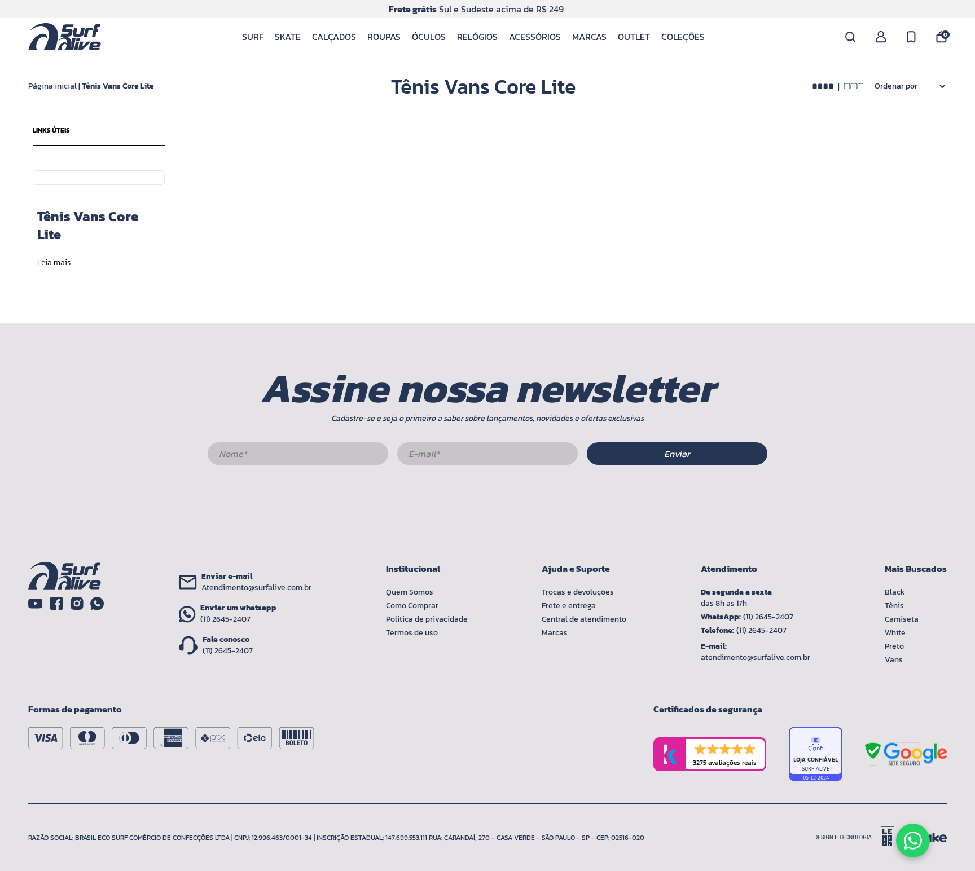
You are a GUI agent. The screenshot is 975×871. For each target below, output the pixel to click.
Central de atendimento (584, 619)
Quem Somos (409, 592)
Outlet (634, 36)
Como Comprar (412, 606)
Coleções (683, 36)
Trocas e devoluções (578, 592)
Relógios (477, 36)
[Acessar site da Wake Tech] (930, 837)
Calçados (334, 36)
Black (895, 592)
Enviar (677, 453)
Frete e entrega (569, 606)
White (895, 633)
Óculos (429, 36)
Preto (894, 646)
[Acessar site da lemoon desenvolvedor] (859, 837)
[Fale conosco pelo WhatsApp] (913, 840)
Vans (894, 660)
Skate (288, 36)
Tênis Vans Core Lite (118, 86)
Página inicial (52, 86)
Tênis (894, 606)
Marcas (589, 36)
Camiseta (902, 619)
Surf (252, 36)
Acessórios (535, 36)
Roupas (384, 36)
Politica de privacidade (427, 619)
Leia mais (54, 263)
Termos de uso (412, 633)
